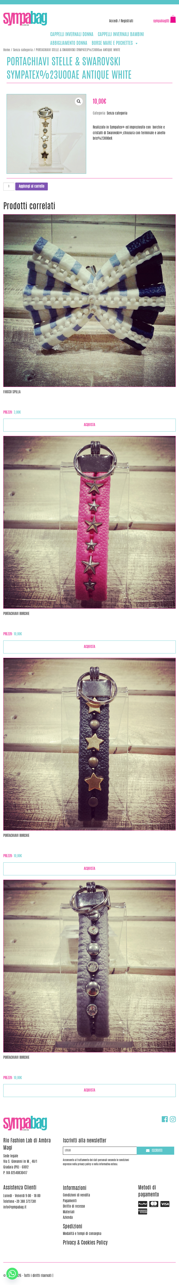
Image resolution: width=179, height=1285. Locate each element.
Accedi (113, 21)
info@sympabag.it (61, 6)
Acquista (89, 425)
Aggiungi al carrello (31, 186)
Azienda (68, 1217)
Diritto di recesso (74, 1206)
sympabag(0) (161, 21)
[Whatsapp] (12, 1274)
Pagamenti (70, 1201)
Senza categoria (23, 50)
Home (6, 50)
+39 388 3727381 (21, 6)
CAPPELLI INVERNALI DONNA (71, 34)
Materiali (68, 1212)
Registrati (127, 21)
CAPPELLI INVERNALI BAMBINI (121, 34)
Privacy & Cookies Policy (85, 1243)
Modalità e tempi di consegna (82, 1234)
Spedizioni (72, 1226)
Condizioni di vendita (76, 1195)
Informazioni (74, 1188)
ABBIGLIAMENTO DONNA (68, 43)
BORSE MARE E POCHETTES (112, 43)
